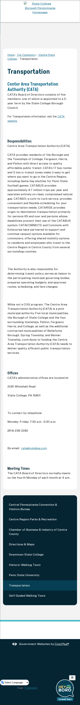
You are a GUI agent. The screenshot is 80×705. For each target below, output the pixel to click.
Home (11, 54)
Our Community (26, 54)
